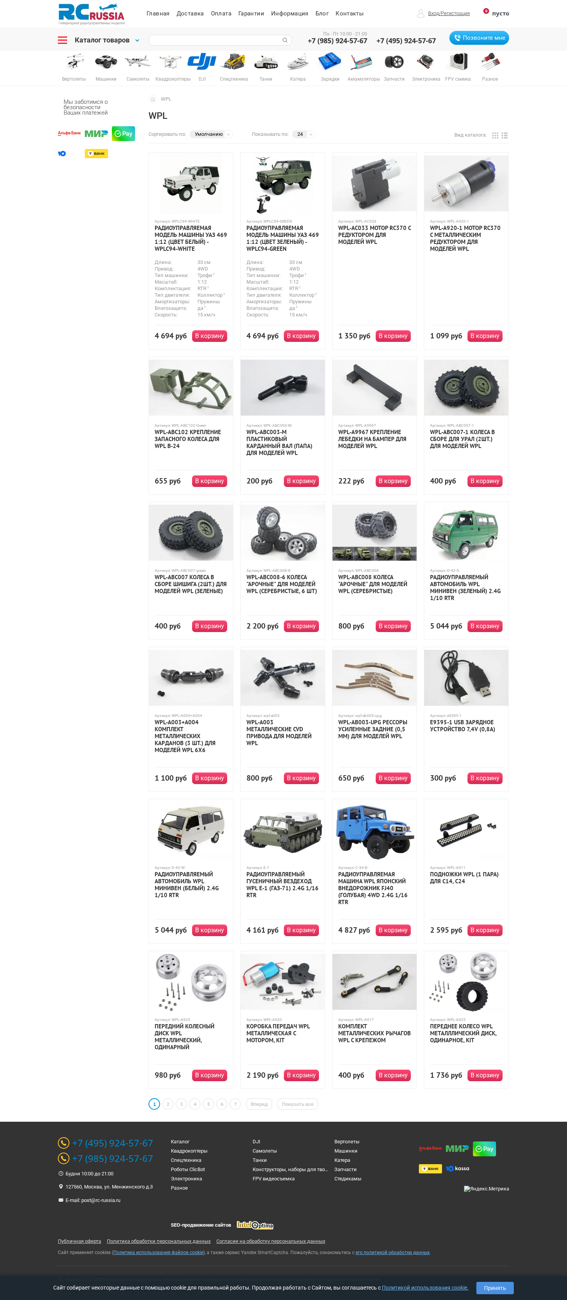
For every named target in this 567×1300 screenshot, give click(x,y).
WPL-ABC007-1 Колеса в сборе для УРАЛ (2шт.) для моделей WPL (462, 439)
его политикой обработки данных (393, 1252)
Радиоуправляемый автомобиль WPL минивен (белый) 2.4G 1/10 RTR (187, 885)
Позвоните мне (484, 37)
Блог (322, 13)
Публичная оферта (79, 1241)
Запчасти (345, 1169)
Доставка (190, 13)
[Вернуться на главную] (154, 99)
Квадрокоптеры (189, 1151)
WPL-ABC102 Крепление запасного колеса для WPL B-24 (188, 439)
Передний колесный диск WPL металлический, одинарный (184, 1037)
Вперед (259, 1104)
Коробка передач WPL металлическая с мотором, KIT (278, 1033)
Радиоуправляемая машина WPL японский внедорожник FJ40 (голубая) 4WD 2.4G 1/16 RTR (373, 888)
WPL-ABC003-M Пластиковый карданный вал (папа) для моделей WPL (279, 442)
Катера (342, 1160)
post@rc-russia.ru (100, 1200)
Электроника (186, 1179)
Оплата (221, 13)
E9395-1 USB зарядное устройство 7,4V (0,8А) (462, 726)
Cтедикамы (347, 1179)
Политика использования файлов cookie (158, 1252)
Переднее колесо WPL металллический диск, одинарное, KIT (463, 1033)
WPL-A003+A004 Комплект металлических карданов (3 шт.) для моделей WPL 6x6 (185, 736)
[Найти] (284, 40)
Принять (495, 1288)
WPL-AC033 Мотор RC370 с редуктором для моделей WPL (374, 235)
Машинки (346, 1151)
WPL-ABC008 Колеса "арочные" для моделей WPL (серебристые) (372, 584)
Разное (179, 1188)
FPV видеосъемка (274, 1179)
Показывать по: (270, 134)
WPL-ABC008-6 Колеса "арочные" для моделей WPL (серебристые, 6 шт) (281, 584)
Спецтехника (186, 1160)
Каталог (180, 1141)
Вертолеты (346, 1141)
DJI (256, 1141)
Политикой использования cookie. (425, 1288)
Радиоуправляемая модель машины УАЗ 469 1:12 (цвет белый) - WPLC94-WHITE (191, 238)
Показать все (298, 1104)
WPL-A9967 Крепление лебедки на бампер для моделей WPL (372, 439)
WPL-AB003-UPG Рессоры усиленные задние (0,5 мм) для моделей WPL (372, 729)
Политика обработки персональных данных (159, 1241)
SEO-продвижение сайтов (201, 1225)
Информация (290, 13)
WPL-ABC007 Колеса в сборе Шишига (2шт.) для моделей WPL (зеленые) (191, 584)
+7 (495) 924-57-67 (406, 40)
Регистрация (455, 13)
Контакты (350, 13)
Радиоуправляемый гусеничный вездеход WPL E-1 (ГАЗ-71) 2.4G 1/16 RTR (282, 885)
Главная (158, 13)
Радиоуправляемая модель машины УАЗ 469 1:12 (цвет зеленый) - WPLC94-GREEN (282, 238)
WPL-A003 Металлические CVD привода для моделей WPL (279, 733)
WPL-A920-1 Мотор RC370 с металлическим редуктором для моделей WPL (465, 238)
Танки (260, 1160)
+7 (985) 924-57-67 (337, 40)
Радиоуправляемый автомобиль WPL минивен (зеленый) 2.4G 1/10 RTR (465, 588)
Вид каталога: (470, 135)
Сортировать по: (167, 134)
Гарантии (251, 13)
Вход (433, 13)
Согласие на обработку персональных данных (270, 1241)
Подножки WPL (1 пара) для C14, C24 (464, 878)
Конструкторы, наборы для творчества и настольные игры (321, 1169)
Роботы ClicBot (188, 1169)
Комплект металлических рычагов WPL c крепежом (374, 1033)
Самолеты (265, 1151)
